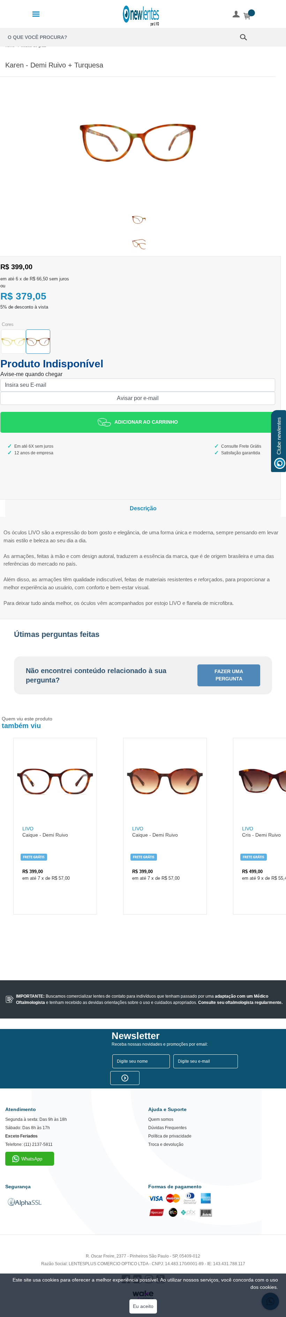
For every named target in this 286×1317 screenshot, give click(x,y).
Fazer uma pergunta (228, 675)
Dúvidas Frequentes (167, 1127)
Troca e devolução (165, 1144)
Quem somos (160, 1119)
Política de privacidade (169, 1136)
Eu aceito (143, 1306)
